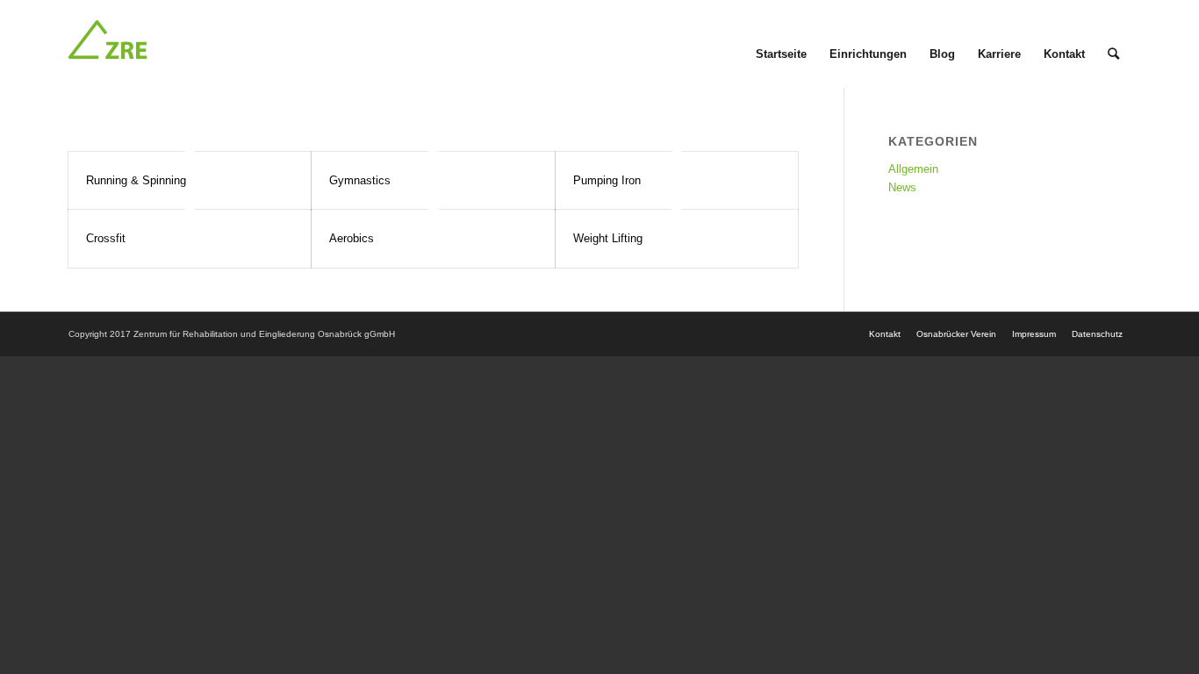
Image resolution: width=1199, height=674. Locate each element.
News (902, 187)
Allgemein (913, 169)
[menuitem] (781, 44)
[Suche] (1113, 44)
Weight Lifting (608, 238)
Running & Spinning (136, 180)
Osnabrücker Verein (956, 334)
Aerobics (351, 238)
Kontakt (885, 334)
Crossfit (106, 238)
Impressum (1034, 334)
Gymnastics (360, 180)
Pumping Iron (607, 180)
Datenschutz (1097, 334)
